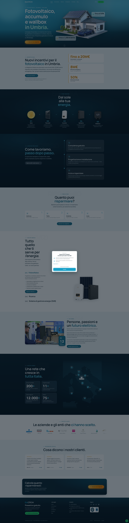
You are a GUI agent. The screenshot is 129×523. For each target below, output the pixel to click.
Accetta (64, 269)
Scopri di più (55, 263)
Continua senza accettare (64, 266)
